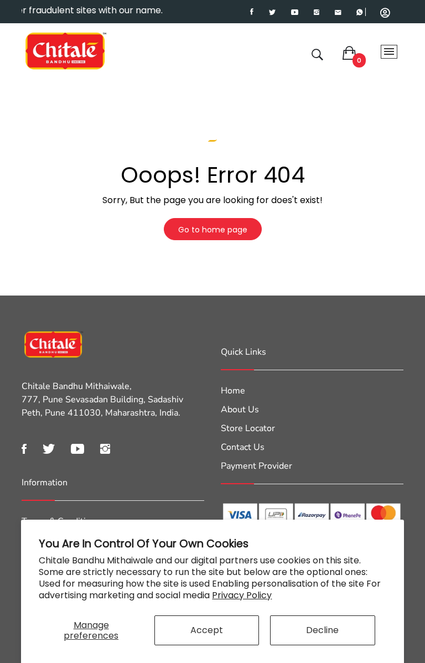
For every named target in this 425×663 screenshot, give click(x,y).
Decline (322, 630)
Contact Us (243, 447)
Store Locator (248, 428)
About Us (240, 409)
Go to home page (212, 229)
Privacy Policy (242, 595)
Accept (206, 630)
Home (233, 391)
